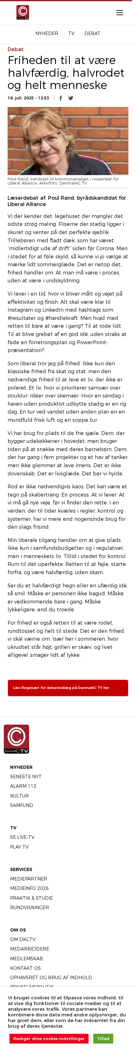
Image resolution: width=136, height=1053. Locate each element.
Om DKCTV (22, 939)
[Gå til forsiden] (21, 12)
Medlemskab (26, 959)
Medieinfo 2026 (29, 888)
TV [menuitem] (71, 33)
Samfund (21, 805)
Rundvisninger (29, 907)
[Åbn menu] (116, 12)
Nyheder (21, 767)
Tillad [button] (103, 1038)
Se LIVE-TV (22, 837)
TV (13, 828)
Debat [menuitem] (92, 33)
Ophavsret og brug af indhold (51, 977)
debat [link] (16, 49)
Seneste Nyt (26, 776)
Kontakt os (25, 968)
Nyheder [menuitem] (46, 33)
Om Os (18, 930)
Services (21, 869)
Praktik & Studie (31, 898)
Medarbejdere (29, 949)
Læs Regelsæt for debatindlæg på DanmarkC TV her (61, 687)
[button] (60, 98)
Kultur (19, 796)
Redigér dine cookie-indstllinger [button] (49, 1038)
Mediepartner (28, 879)
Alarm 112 (23, 786)
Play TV (19, 847)
